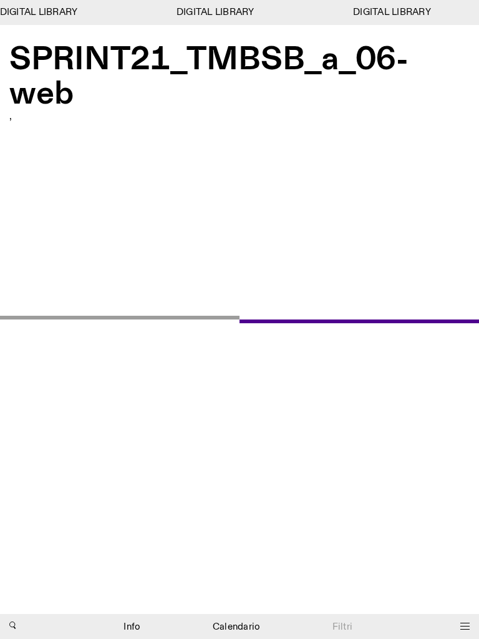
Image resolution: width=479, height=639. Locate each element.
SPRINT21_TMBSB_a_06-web (209, 76)
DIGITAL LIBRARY (39, 12)
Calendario (237, 627)
